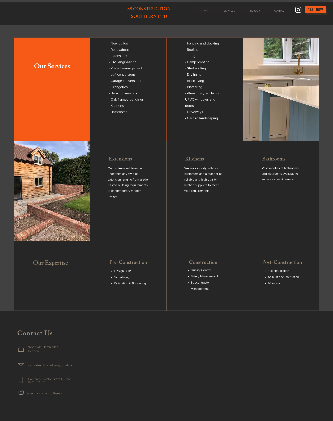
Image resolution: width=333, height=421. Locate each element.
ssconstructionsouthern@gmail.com (51, 365)
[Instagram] (298, 10)
